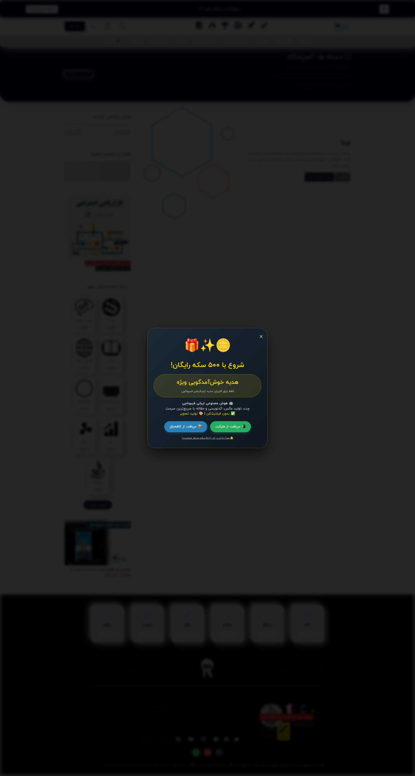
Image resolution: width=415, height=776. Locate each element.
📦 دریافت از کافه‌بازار (186, 426)
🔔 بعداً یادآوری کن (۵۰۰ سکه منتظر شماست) (207, 438)
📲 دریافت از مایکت (230, 426)
